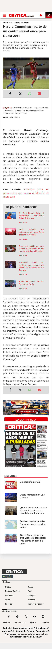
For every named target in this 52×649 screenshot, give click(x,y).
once (24, 113)
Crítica (8, 586)
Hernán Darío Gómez (34, 110)
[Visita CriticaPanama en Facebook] (9, 616)
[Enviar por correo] (39, 94)
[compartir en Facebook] (10, 94)
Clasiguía (31, 595)
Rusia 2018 (27, 108)
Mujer (7, 599)
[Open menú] (4, 15)
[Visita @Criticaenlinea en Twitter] (17, 616)
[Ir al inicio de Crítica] (22, 15)
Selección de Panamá (14, 110)
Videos (33, 622)
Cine (29, 591)
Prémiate (31, 599)
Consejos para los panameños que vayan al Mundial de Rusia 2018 (26, 193)
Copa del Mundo (41, 108)
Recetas (8, 603)
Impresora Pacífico (36, 603)
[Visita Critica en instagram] (43, 616)
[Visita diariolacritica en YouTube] (34, 616)
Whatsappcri (19, 622)
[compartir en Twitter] (20, 94)
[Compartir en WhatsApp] (30, 93)
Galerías (45, 622)
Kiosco (30, 586)
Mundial (17, 108)
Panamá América (12, 591)
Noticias (6, 622)
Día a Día (9, 595)
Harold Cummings (12, 113)
